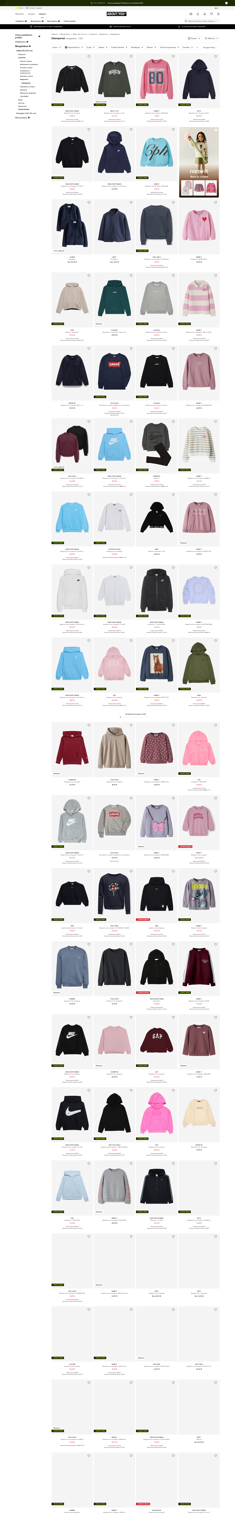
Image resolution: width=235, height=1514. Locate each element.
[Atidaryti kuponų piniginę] (190, 13)
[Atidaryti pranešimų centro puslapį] (204, 14)
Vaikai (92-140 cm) (80, 34)
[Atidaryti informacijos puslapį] (226, 3)
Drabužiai (93, 34)
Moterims (19, 14)
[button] (194, 38)
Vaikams (42, 14)
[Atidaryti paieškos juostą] (185, 21)
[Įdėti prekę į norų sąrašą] (88, 56)
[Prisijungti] (197, 13)
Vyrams (31, 14)
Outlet (21, 8)
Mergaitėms (65, 34)
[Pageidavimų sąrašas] (211, 13)
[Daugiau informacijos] (72, 123)
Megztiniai (104, 34)
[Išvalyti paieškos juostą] (218, 21)
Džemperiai (115, 34)
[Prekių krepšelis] (218, 13)
